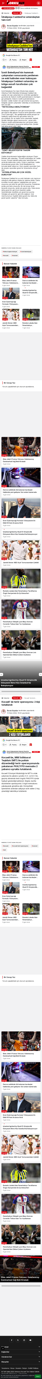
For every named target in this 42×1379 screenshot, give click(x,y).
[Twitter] (18, 1340)
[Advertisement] (21, 221)
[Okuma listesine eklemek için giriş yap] (30, 59)
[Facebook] (11, 1340)
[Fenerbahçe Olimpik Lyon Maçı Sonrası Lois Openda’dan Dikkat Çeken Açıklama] (21, 645)
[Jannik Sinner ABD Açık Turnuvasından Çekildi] (11, 319)
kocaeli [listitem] (5, 255)
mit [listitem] (4, 850)
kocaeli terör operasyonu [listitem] (20, 846)
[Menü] (3, 3)
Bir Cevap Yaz (9, 383)
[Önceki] (16, 8)
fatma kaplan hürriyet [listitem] (10, 251)
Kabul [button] (37, 1376)
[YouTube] (30, 1340)
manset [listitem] (14, 255)
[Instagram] (24, 1340)
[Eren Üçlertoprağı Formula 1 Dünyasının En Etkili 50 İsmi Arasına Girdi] (11, 297)
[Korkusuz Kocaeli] (16, 3)
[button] (39, 3)
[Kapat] (2, 1348)
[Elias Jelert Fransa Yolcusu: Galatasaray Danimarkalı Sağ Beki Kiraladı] (11, 276)
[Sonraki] (18, 8)
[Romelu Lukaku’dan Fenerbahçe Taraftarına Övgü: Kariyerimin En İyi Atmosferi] (31, 319)
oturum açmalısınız (27, 387)
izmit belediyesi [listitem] (25, 251)
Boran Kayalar (12, 26)
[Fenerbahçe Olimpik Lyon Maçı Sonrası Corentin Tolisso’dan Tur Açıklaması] (21, 614)
